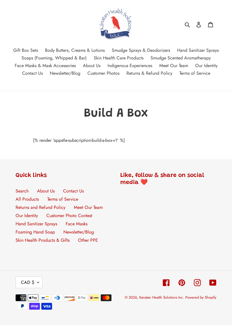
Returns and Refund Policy (40, 207)
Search (22, 191)
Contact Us (73, 191)
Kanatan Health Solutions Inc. (161, 297)
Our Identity (27, 215)
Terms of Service (62, 199)
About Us (46, 191)
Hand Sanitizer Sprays (36, 223)
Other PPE (88, 240)
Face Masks (76, 223)
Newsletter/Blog (78, 232)
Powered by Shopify (200, 297)
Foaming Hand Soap (35, 232)
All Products (27, 199)
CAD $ (27, 282)
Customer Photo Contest (69, 215)
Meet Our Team (88, 207)
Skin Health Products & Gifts (43, 240)
